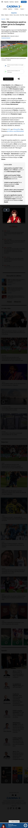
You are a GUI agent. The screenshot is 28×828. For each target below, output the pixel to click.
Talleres (2, 15)
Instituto (11, 15)
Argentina (10, 9)
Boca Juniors (16, 15)
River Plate (22, 15)
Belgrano (7, 15)
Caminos (11, 2)
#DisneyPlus (16, 129)
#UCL (9, 129)
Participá (24, 2)
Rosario (22, 9)
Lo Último (5, 9)
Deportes (6, 2)
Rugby (26, 15)
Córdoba (16, 9)
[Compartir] (19, 79)
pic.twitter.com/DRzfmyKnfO (15, 131)
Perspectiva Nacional (5, 38)
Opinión (16, 2)
